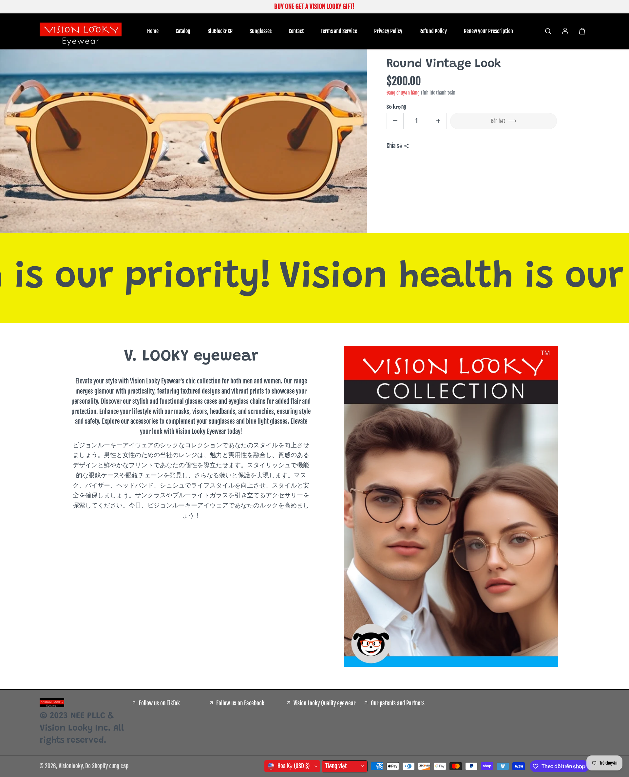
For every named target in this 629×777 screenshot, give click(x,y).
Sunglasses (261, 30)
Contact (296, 30)
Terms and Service (339, 30)
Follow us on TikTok (159, 703)
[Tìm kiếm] (548, 31)
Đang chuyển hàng (403, 92)
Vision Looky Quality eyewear (324, 703)
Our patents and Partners (398, 703)
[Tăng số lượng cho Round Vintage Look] (438, 121)
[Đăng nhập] (565, 31)
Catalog (183, 30)
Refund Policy (433, 30)
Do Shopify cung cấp (106, 766)
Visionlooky (71, 766)
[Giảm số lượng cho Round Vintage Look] (395, 121)
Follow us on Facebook (240, 703)
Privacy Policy (388, 30)
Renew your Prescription (488, 30)
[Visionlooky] (81, 31)
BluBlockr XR (220, 30)
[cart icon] (582, 31)
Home (153, 30)
